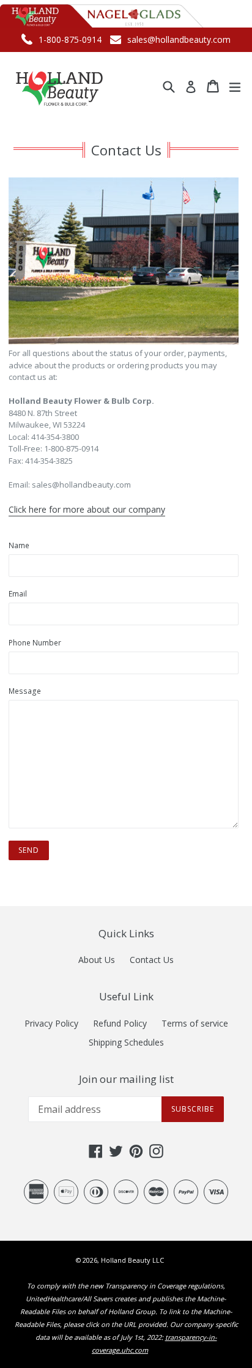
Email (18, 594)
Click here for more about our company (87, 509)
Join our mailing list (126, 1079)
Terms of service (194, 1023)
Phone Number (35, 643)
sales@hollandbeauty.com (179, 39)
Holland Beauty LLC (132, 1260)
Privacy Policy (51, 1023)
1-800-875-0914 (70, 39)
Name (19, 545)
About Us (96, 959)
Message (25, 691)
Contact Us (152, 959)
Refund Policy (120, 1023)
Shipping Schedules (126, 1042)
